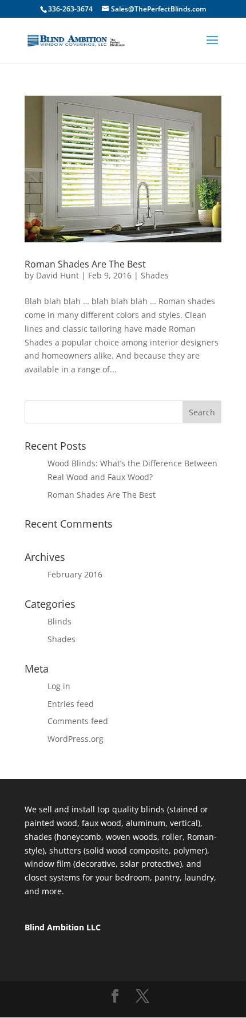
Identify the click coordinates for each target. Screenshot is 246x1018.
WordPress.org (75, 738)
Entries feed (70, 703)
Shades (155, 275)
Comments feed (77, 721)
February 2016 (74, 574)
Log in (58, 686)
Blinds (59, 621)
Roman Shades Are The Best (85, 264)
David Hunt (57, 275)
